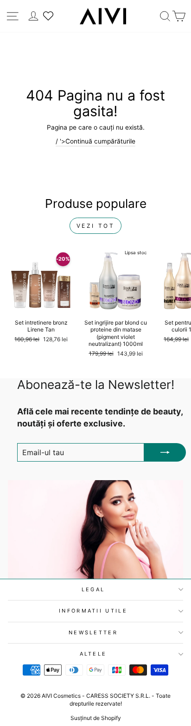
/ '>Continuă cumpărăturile (95, 141)
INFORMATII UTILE (93, 610)
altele (93, 654)
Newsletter (93, 632)
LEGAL (93, 589)
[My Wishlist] (48, 16)
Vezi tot (95, 225)
